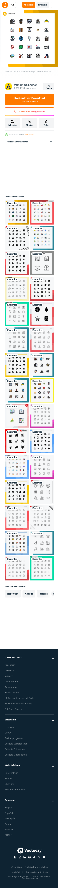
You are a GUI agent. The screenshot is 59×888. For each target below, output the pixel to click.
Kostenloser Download (29, 99)
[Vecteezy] (5, 5)
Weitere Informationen (17, 141)
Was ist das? (30, 134)
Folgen (49, 88)
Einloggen (43, 5)
